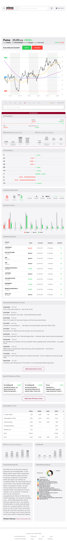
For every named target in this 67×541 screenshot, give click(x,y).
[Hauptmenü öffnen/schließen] (4, 8)
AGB (43, 536)
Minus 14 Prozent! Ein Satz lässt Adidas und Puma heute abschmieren (24, 320)
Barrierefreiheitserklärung (20, 536)
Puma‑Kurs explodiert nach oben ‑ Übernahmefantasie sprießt (22, 315)
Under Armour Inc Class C (34, 125)
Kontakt (32, 538)
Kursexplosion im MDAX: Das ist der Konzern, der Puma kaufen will (23, 331)
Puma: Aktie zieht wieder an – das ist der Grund (18, 309)
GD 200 (61, 103)
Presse (51, 536)
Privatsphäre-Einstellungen (20, 538)
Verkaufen (37, 47)
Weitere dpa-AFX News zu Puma (33, 398)
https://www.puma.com (23, 519)
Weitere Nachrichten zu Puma (33, 369)
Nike (4, 125)
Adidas (33, 120)
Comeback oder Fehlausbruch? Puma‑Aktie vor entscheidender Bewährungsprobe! (28, 363)
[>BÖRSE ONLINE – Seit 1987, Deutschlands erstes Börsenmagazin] (9, 8)
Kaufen (27, 47)
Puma (62, 120)
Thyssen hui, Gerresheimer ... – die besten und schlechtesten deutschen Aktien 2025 (29, 325)
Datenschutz (33, 536)
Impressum (40, 538)
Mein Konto (61, 8)
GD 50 (53, 103)
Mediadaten (50, 538)
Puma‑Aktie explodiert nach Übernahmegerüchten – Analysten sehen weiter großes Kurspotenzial (33, 336)
